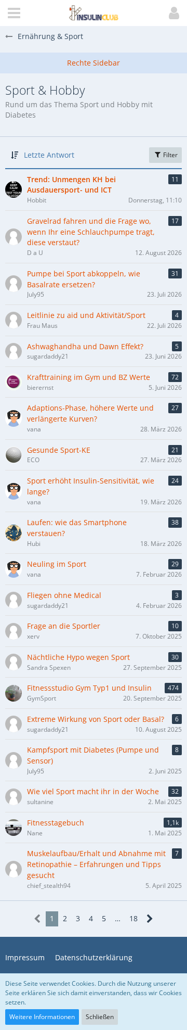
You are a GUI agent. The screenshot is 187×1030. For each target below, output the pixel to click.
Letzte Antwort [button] (49, 155)
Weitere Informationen (42, 1016)
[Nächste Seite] (149, 918)
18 (133, 918)
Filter (170, 154)
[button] (14, 13)
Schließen (100, 1016)
